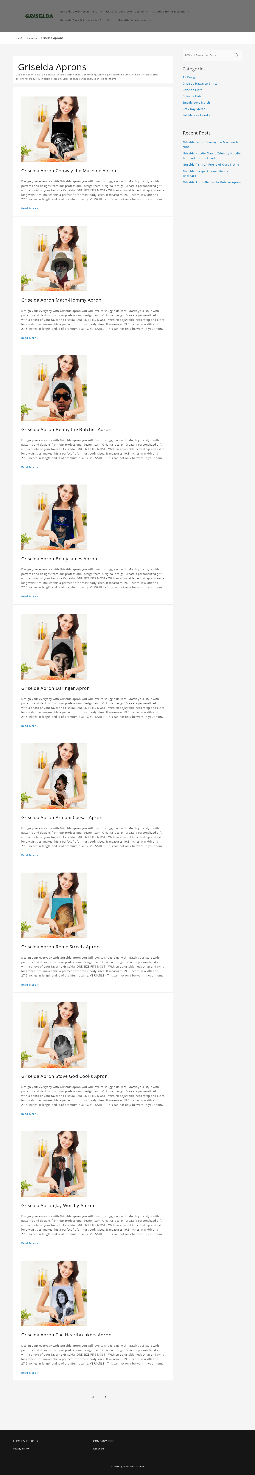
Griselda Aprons (30, 38)
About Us (98, 1448)
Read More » (29, 208)
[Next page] (105, 1397)
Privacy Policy (21, 1448)
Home (16, 38)
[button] (80, 11)
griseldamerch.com (132, 1466)
